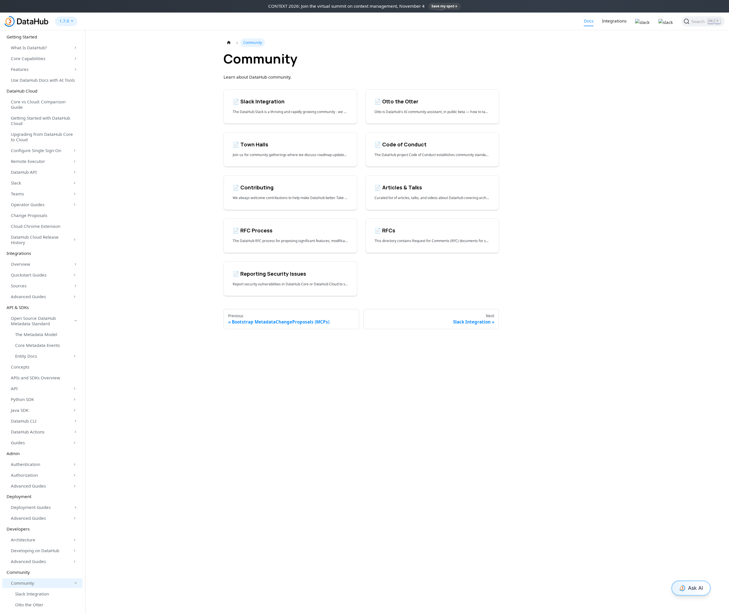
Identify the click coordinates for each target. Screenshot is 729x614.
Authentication (25, 464)
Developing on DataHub (35, 550)
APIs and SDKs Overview (35, 377)
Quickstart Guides (28, 275)
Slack (16, 183)
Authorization (24, 475)
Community (22, 583)
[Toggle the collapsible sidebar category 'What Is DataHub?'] (76, 48)
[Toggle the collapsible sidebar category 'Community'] (76, 583)
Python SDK (22, 399)
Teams (17, 194)
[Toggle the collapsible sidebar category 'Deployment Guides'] (76, 507)
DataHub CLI (23, 421)
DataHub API (24, 172)
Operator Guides (27, 204)
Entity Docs (26, 356)
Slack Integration (32, 594)
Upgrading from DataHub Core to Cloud (42, 136)
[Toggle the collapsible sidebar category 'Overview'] (76, 264)
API (14, 388)
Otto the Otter (29, 604)
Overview (20, 264)
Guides (18, 442)
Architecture (23, 540)
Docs (588, 21)
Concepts (20, 367)
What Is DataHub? (29, 47)
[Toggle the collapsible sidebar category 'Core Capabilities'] (76, 59)
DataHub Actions (27, 432)
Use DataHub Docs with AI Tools (43, 80)
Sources (18, 285)
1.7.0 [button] (64, 21)
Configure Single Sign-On (36, 150)
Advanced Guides (28, 296)
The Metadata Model (36, 334)
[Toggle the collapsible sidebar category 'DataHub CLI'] (76, 421)
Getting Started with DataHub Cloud (40, 120)
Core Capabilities (28, 58)
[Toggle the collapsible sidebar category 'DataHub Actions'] (76, 432)
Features (19, 69)
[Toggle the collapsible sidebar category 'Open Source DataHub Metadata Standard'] (76, 320)
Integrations (614, 21)
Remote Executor (28, 161)
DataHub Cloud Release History (35, 239)
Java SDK (19, 410)
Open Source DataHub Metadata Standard (33, 320)
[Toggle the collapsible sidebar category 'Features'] (76, 69)
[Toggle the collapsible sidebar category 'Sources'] (76, 285)
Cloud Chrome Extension (35, 226)
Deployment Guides (31, 507)
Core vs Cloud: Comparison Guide (38, 104)
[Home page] (229, 42)
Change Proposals (29, 215)
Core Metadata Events (37, 345)
